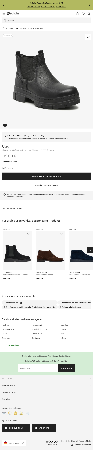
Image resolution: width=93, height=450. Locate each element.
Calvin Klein (37, 333)
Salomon (65, 329)
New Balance (8, 329)
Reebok (5, 325)
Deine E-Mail (26, 368)
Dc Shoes (36, 338)
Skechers (6, 338)
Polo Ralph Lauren (40, 329)
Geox (63, 338)
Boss (63, 333)
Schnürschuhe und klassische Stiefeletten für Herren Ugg (31, 307)
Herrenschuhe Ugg (14, 302)
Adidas (64, 325)
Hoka (4, 333)
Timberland (37, 325)
